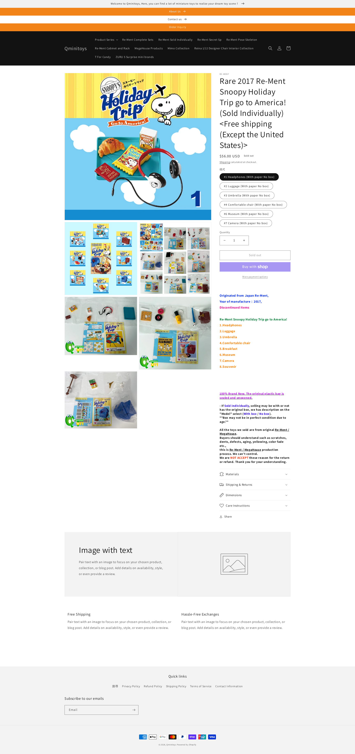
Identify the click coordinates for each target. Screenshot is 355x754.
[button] (106, 39)
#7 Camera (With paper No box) (246, 223)
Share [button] (228, 516)
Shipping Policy (176, 686)
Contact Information (229, 686)
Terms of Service (201, 686)
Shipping (225, 162)
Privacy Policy (131, 686)
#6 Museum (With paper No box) (246, 214)
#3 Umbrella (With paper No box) (247, 195)
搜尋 (115, 686)
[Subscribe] (133, 710)
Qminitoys (171, 744)
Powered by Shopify (187, 744)
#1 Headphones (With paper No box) (249, 177)
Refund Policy (153, 686)
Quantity (225, 232)
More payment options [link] (255, 276)
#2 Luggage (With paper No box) (246, 186)
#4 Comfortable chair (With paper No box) (253, 204)
